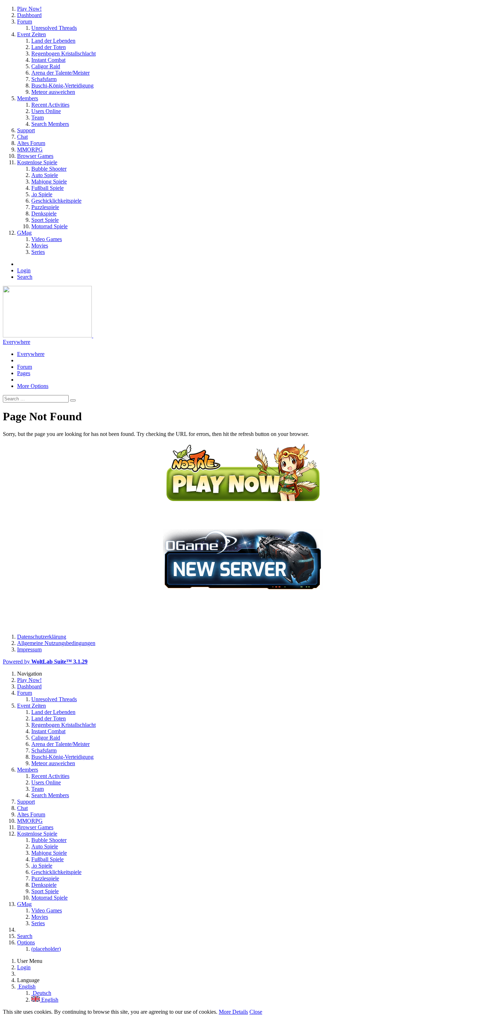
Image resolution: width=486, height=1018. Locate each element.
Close (255, 1012)
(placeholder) (46, 949)
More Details (233, 1012)
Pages (23, 373)
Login (24, 270)
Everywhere (16, 342)
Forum (24, 367)
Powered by (45, 662)
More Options (32, 386)
